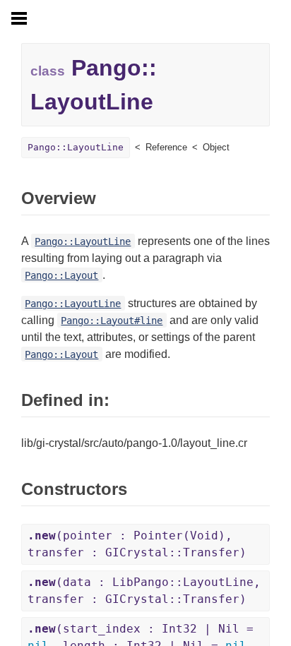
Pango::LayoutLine (76, 147)
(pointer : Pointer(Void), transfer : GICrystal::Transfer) (137, 544)
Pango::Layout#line (111, 320)
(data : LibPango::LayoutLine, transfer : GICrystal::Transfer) (144, 590)
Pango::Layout (61, 275)
